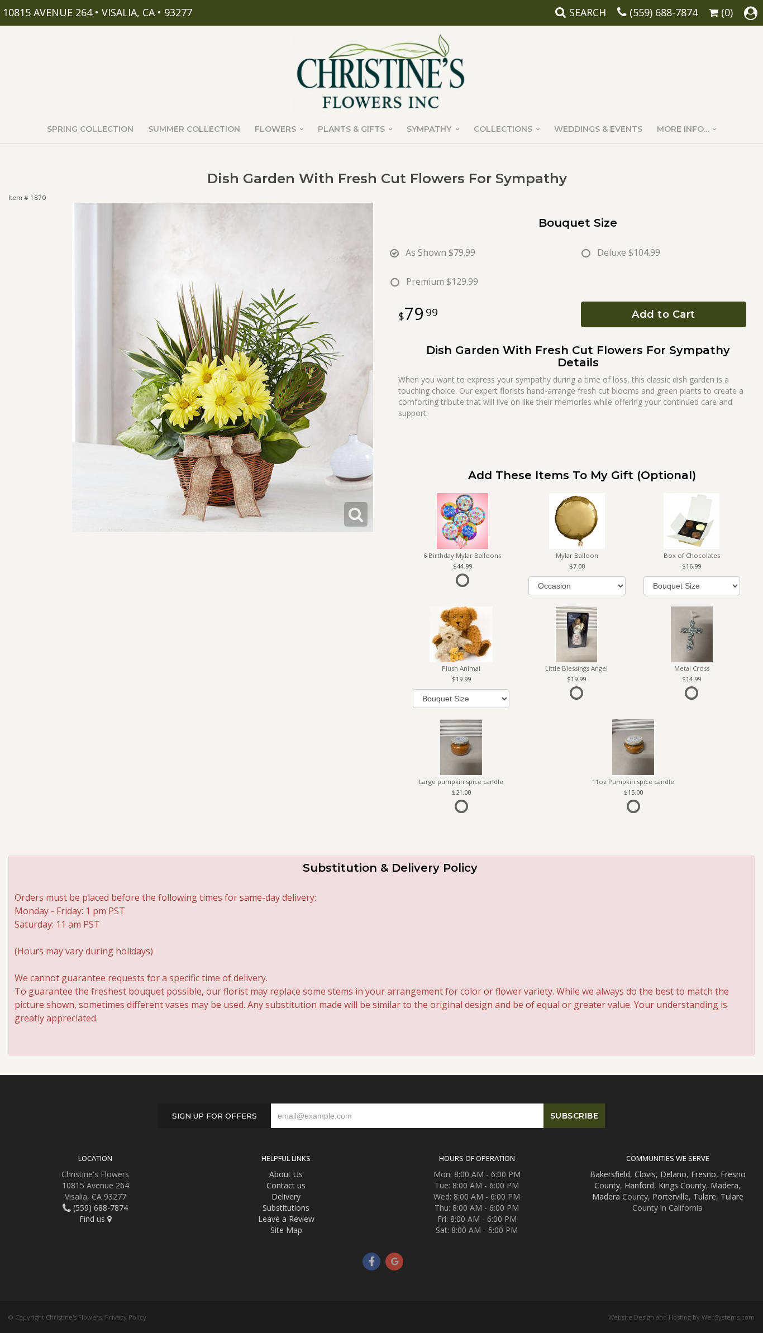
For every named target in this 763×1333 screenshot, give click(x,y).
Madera (724, 1185)
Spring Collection (90, 129)
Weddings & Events (598, 129)
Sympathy (429, 129)
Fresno (703, 1174)
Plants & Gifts (351, 129)
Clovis (645, 1174)
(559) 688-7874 (664, 12)
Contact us (286, 1185)
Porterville (670, 1196)
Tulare (704, 1196)
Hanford (639, 1185)
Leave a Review (286, 1218)
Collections (503, 129)
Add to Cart (663, 314)
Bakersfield (610, 1174)
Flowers (275, 129)
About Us (286, 1174)
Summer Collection (194, 129)
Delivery (286, 1196)
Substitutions (286, 1207)
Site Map (286, 1230)
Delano (673, 1174)
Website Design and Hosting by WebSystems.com (681, 1317)
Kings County (682, 1185)
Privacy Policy (125, 1317)
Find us (93, 1218)
